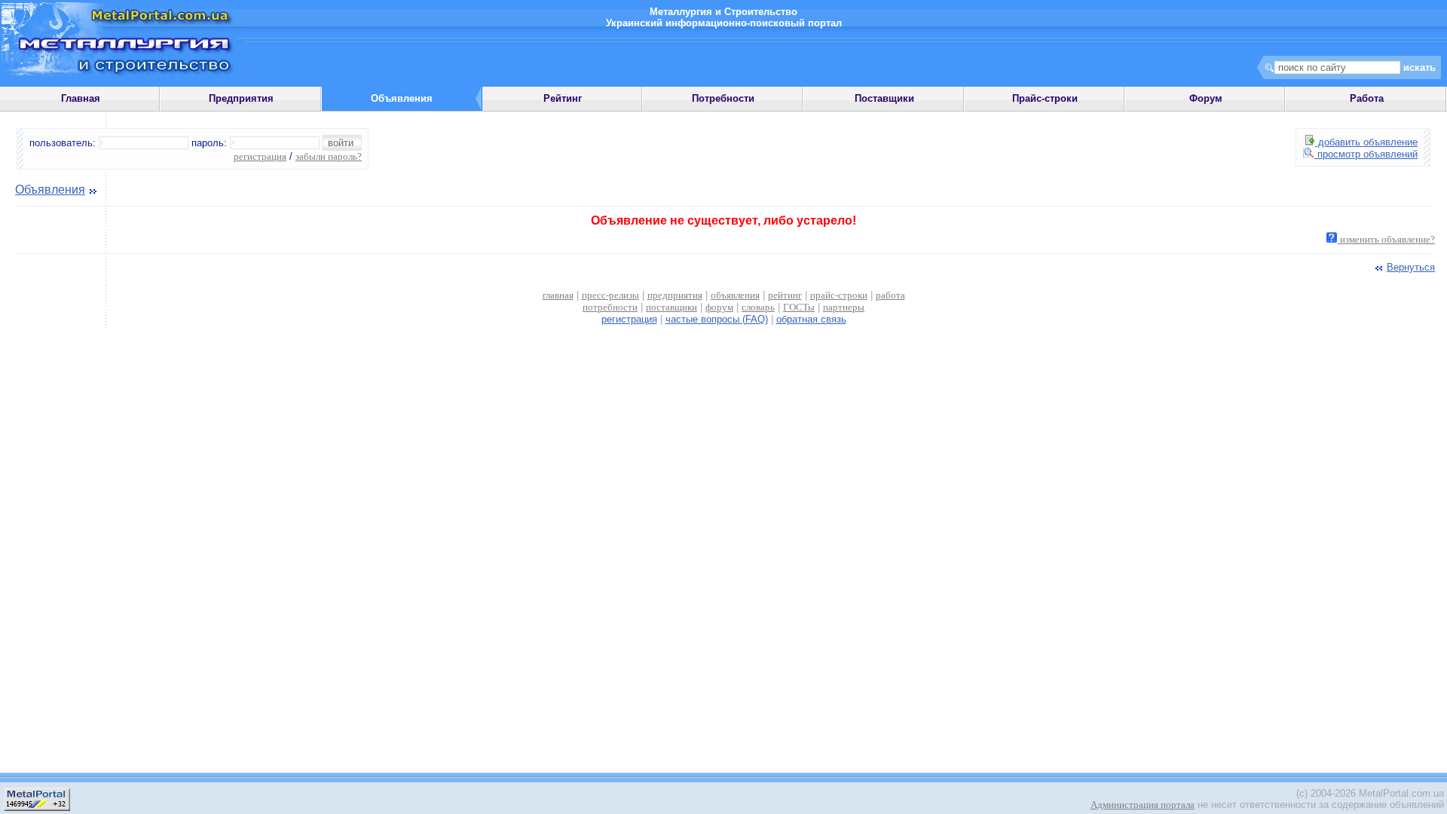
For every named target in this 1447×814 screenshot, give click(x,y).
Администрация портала (1143, 804)
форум (719, 307)
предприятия (674, 295)
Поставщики (884, 98)
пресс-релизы (610, 295)
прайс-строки (838, 295)
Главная (80, 98)
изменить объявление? (1386, 239)
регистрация (260, 156)
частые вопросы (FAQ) (716, 319)
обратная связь (811, 319)
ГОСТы (799, 307)
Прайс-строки (1045, 98)
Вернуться (1411, 267)
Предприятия (241, 98)
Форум (1205, 98)
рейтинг (785, 295)
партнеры (843, 307)
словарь (758, 307)
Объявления (50, 189)
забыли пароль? (328, 156)
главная (558, 295)
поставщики (671, 307)
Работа (1367, 98)
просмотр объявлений (1366, 154)
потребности (610, 307)
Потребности (723, 98)
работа (890, 295)
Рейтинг (562, 98)
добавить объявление (1366, 142)
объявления (735, 295)
